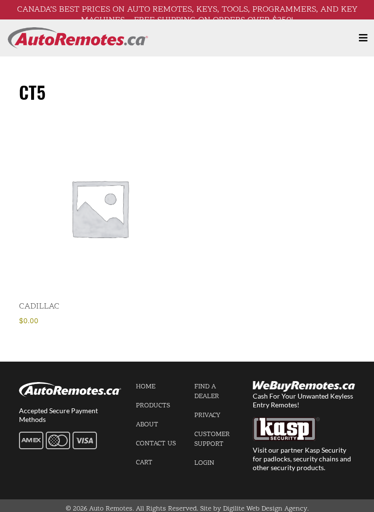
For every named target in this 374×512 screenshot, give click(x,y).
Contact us (156, 443)
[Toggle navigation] (363, 38)
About (147, 424)
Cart (144, 462)
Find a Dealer (206, 391)
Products (153, 405)
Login (204, 463)
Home (145, 386)
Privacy (207, 415)
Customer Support (212, 439)
